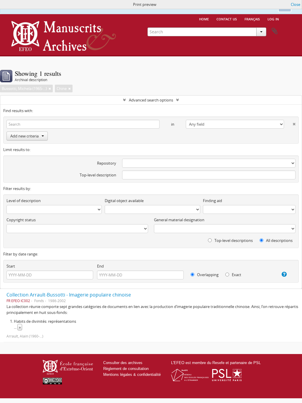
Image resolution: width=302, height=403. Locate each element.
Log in (273, 18)
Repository (106, 163)
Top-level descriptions (233, 240)
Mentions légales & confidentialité (132, 374)
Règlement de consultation (126, 368)
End (100, 266)
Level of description (23, 200)
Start (10, 266)
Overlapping (207, 274)
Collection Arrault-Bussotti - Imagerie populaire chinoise (68, 294)
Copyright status (21, 219)
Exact (236, 274)
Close (295, 4)
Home (204, 18)
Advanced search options (151, 100)
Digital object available (124, 200)
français (252, 18)
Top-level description (98, 175)
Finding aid (212, 200)
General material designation (179, 219)
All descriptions (279, 240)
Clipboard (274, 31)
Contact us (226, 18)
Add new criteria (24, 136)
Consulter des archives (122, 363)
